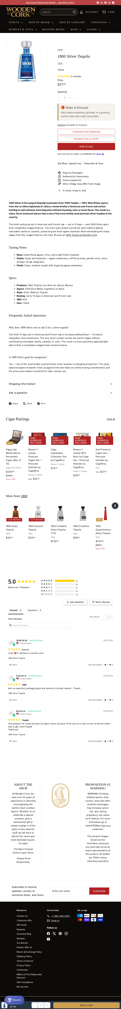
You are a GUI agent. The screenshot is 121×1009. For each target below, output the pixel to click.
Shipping (62, 125)
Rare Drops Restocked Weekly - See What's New (50, 2)
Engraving (99, 22)
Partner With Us (24, 947)
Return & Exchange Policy (29, 952)
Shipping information (22, 383)
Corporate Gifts (24, 920)
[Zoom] (27, 61)
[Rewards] (14, 1000)
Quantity (62, 91)
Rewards (21, 929)
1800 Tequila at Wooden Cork (81, 235)
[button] (106, 665)
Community (22, 969)
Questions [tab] (32, 610)
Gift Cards (22, 925)
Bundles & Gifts (21, 29)
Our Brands (22, 943)
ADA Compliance (25, 982)
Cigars (92, 29)
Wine (75, 29)
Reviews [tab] (14, 610)
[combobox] (59, 12)
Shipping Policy (24, 956)
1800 (60, 63)
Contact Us (22, 916)
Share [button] (14, 665)
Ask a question (18, 392)
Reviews (21, 938)
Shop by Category (72, 22)
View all (111, 419)
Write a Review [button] (102, 602)
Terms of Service (25, 961)
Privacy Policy (24, 965)
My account (22, 986)
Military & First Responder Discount (29, 976)
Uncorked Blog (24, 934)
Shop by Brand (39, 22)
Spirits (14, 22)
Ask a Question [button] (77, 602)
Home (60, 50)
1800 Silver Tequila (16, 658)
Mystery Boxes (53, 29)
